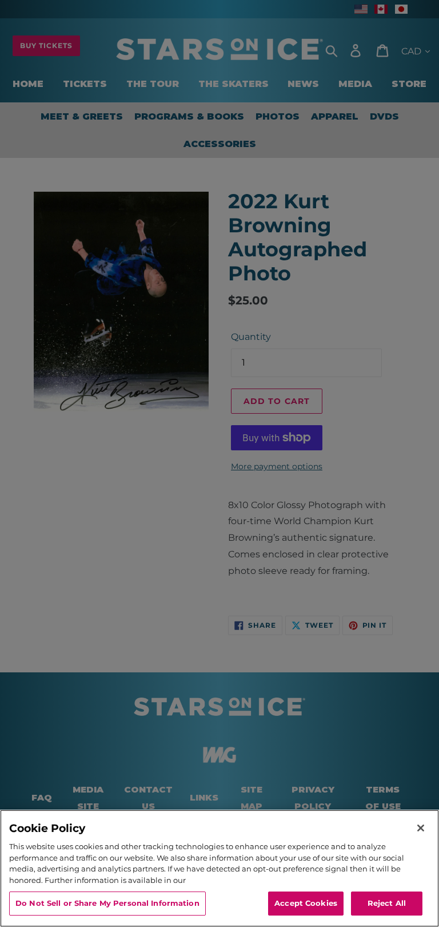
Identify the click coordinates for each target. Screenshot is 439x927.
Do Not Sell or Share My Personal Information (107, 903)
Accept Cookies (305, 903)
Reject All (387, 903)
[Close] (420, 828)
